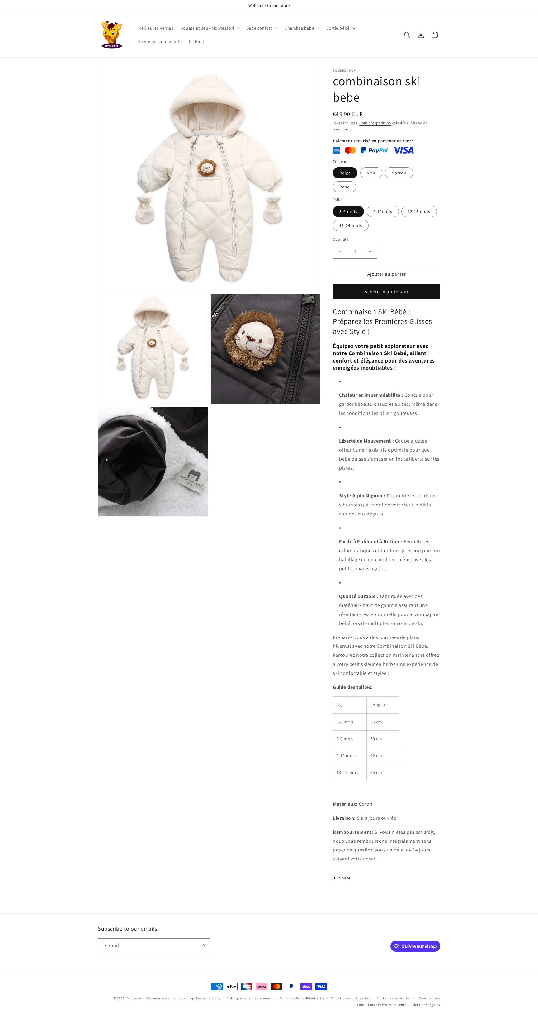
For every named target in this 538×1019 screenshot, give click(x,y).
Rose (344, 187)
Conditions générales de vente (381, 1004)
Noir (371, 173)
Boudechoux (136, 998)
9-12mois (382, 211)
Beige (345, 173)
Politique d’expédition (394, 998)
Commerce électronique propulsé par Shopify (183, 998)
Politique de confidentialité (301, 998)
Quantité (340, 239)
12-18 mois (419, 211)
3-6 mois (348, 211)
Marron (399, 173)
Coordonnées (429, 998)
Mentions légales (426, 1004)
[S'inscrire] (203, 945)
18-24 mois (350, 225)
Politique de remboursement (250, 998)
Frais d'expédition (375, 123)
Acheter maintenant (386, 292)
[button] (210, 28)
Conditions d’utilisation (350, 998)
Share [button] (345, 878)
